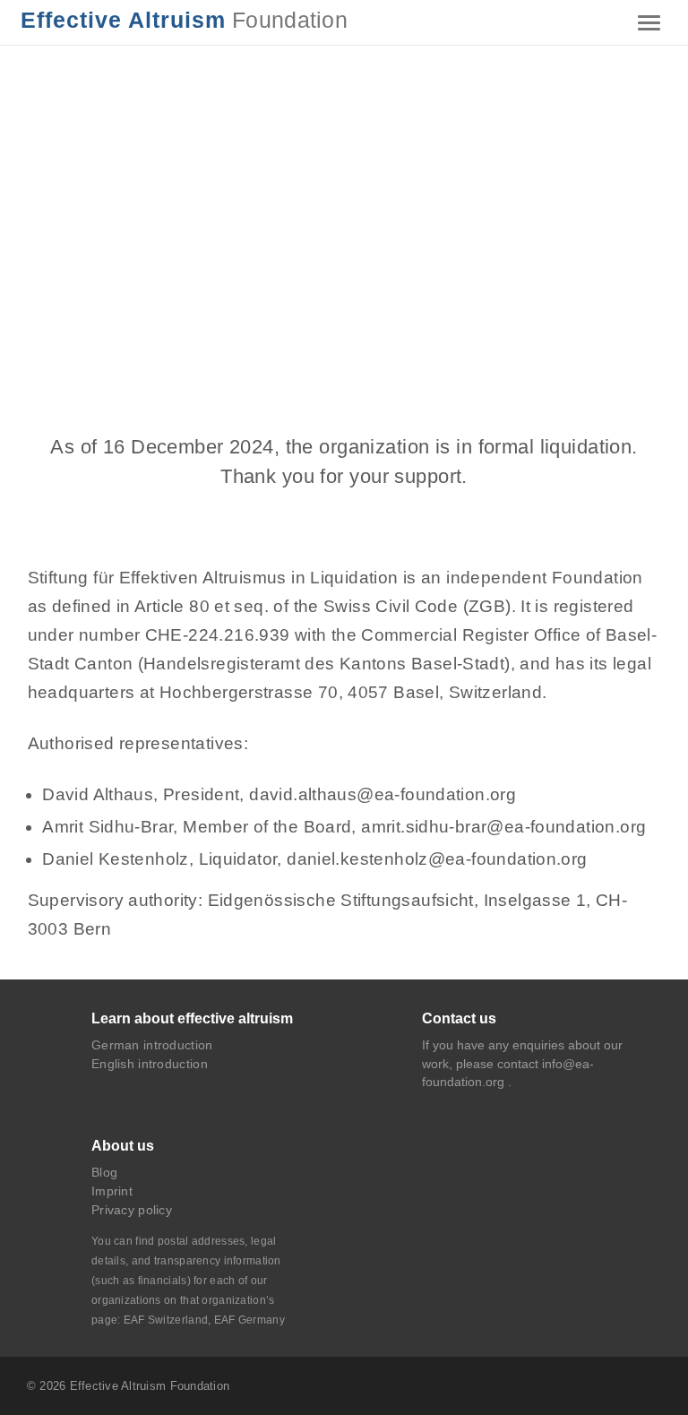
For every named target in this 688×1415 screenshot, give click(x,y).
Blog (104, 1172)
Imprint (112, 1191)
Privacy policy (131, 1210)
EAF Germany (249, 1320)
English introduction (149, 1064)
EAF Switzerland (166, 1320)
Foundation (184, 20)
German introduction (151, 1045)
